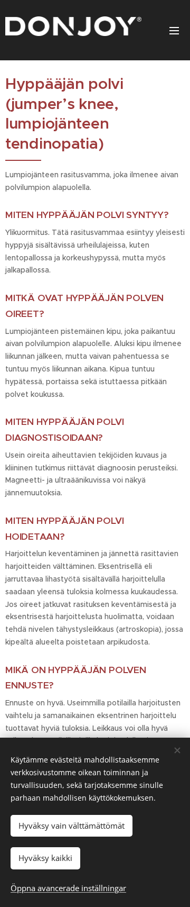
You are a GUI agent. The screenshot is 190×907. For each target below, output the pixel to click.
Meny (174, 30)
